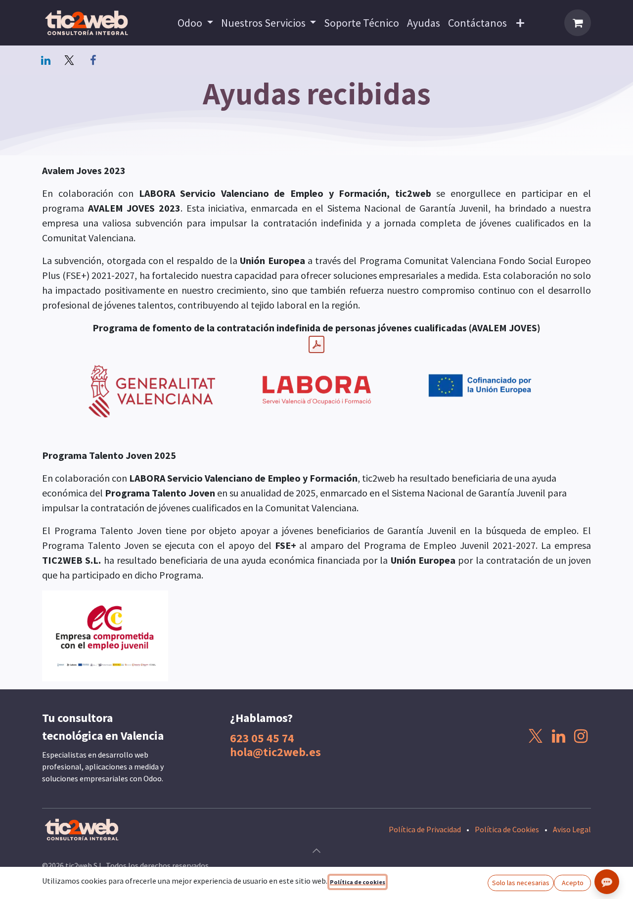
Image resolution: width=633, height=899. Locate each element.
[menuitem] (195, 23)
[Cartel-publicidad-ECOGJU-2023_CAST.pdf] (316, 344)
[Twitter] (69, 60)
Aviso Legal (572, 829)
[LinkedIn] (45, 60)
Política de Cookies (507, 829)
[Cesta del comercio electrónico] (577, 22)
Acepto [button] (573, 882)
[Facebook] (93, 60)
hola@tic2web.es (275, 752)
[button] (316, 850)
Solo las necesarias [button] (520, 882)
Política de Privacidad (425, 829)
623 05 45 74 (262, 738)
